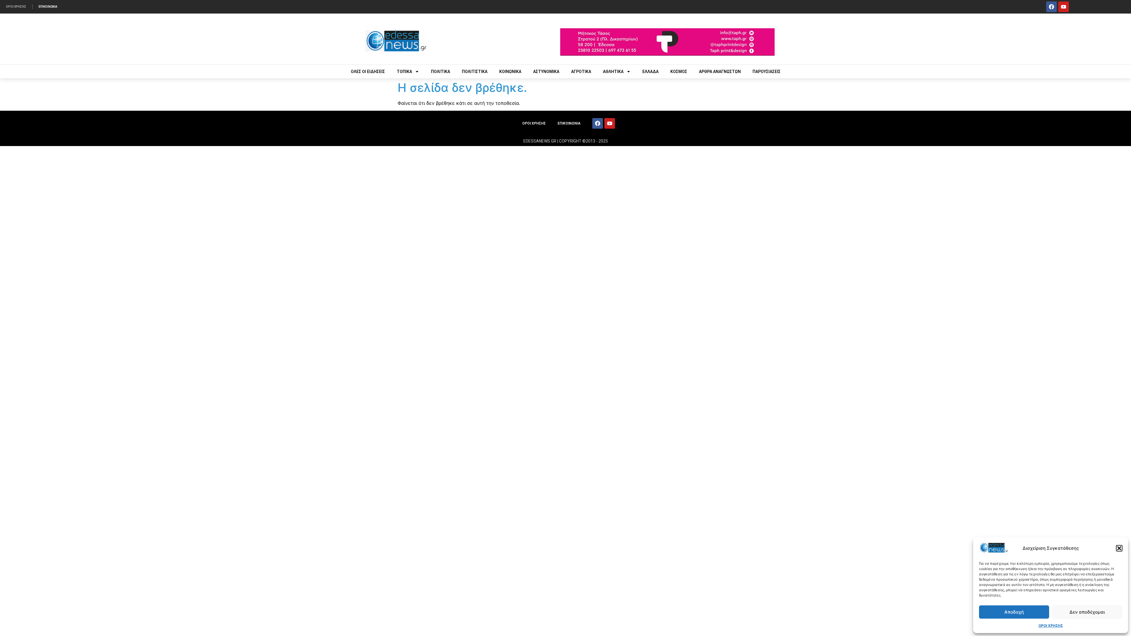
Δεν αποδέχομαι (1087, 612)
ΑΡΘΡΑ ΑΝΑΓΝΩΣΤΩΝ (720, 71)
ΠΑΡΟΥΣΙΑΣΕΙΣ (767, 71)
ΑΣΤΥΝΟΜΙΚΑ (546, 71)
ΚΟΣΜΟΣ (678, 71)
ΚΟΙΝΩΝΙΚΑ (510, 71)
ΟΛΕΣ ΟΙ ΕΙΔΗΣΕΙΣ (368, 71)
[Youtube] (1063, 6)
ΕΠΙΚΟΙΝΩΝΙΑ (48, 6)
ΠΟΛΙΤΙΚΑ (440, 71)
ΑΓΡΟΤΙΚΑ (581, 71)
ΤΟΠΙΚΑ (404, 71)
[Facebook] (1051, 6)
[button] (1119, 548)
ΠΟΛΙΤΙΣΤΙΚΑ (474, 71)
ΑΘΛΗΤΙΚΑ (613, 71)
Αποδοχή (1014, 612)
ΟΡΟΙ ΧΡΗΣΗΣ (1051, 625)
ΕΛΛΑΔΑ (650, 71)
